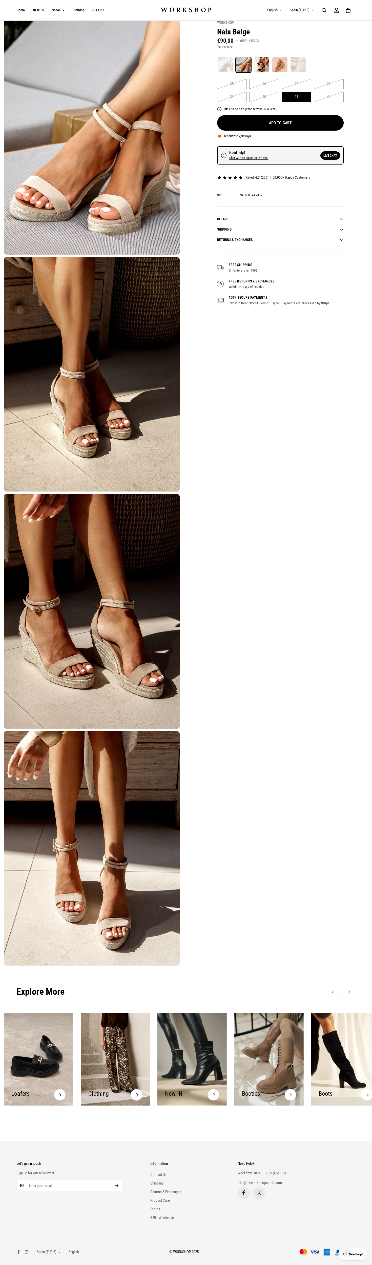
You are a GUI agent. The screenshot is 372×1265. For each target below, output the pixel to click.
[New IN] (136, 1094)
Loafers (328, 1093)
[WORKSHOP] (186, 10)
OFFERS (98, 10)
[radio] (225, 65)
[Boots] (290, 1094)
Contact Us (158, 1174)
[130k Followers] (259, 1193)
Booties (174, 1093)
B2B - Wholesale (162, 1217)
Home (20, 10)
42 (328, 96)
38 (328, 83)
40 (264, 96)
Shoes (56, 10)
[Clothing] (60, 1094)
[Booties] (213, 1094)
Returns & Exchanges (165, 1191)
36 (264, 83)
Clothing (78, 10)
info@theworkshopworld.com (260, 1182)
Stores (155, 1209)
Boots (249, 1093)
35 (232, 83)
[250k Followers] (244, 1193)
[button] (348, 10)
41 (296, 96)
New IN (97, 1093)
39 (232, 96)
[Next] (349, 992)
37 (296, 83)
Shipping (156, 1183)
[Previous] (332, 992)
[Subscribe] (117, 1185)
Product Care (160, 1200)
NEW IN (38, 10)
